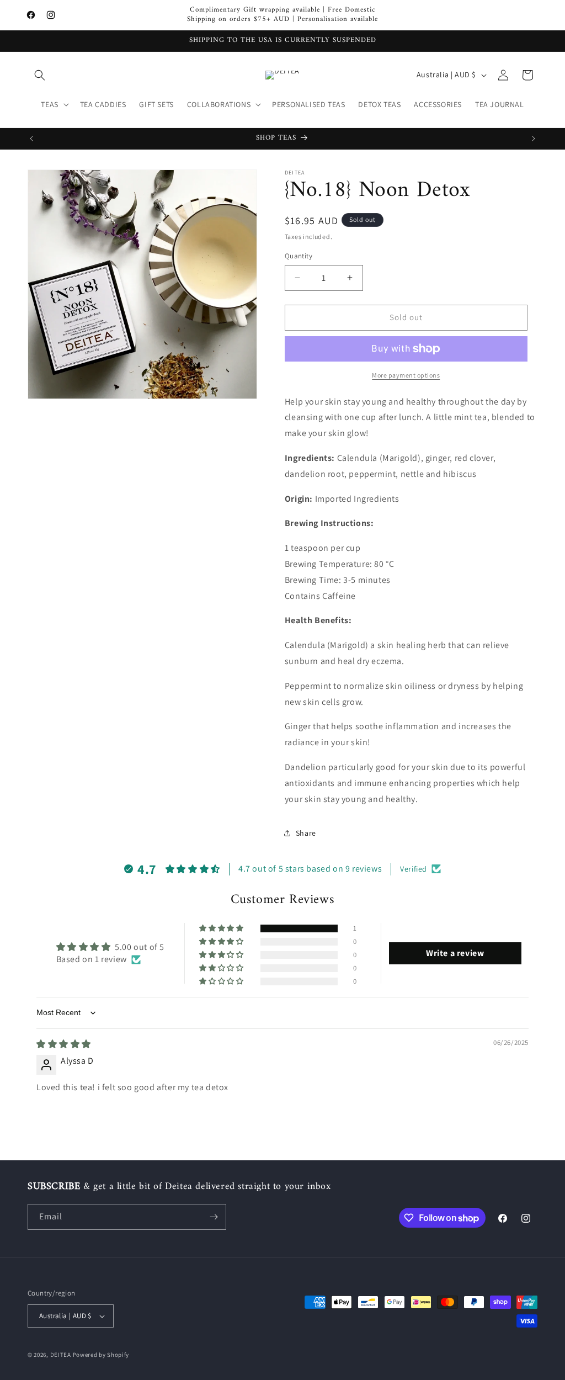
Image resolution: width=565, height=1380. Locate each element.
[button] (40, 75)
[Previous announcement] (31, 138)
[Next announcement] (533, 138)
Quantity (298, 256)
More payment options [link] (406, 375)
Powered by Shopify (101, 1354)
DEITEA (60, 1354)
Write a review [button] (455, 953)
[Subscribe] (213, 1217)
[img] (63, 1044)
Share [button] (306, 833)
